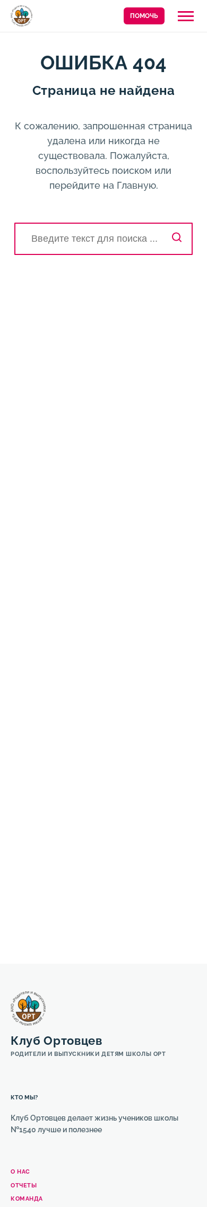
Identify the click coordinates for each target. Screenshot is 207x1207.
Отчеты (24, 1185)
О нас (20, 1171)
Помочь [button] (144, 16)
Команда (27, 1198)
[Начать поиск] (177, 239)
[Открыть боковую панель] (185, 16)
